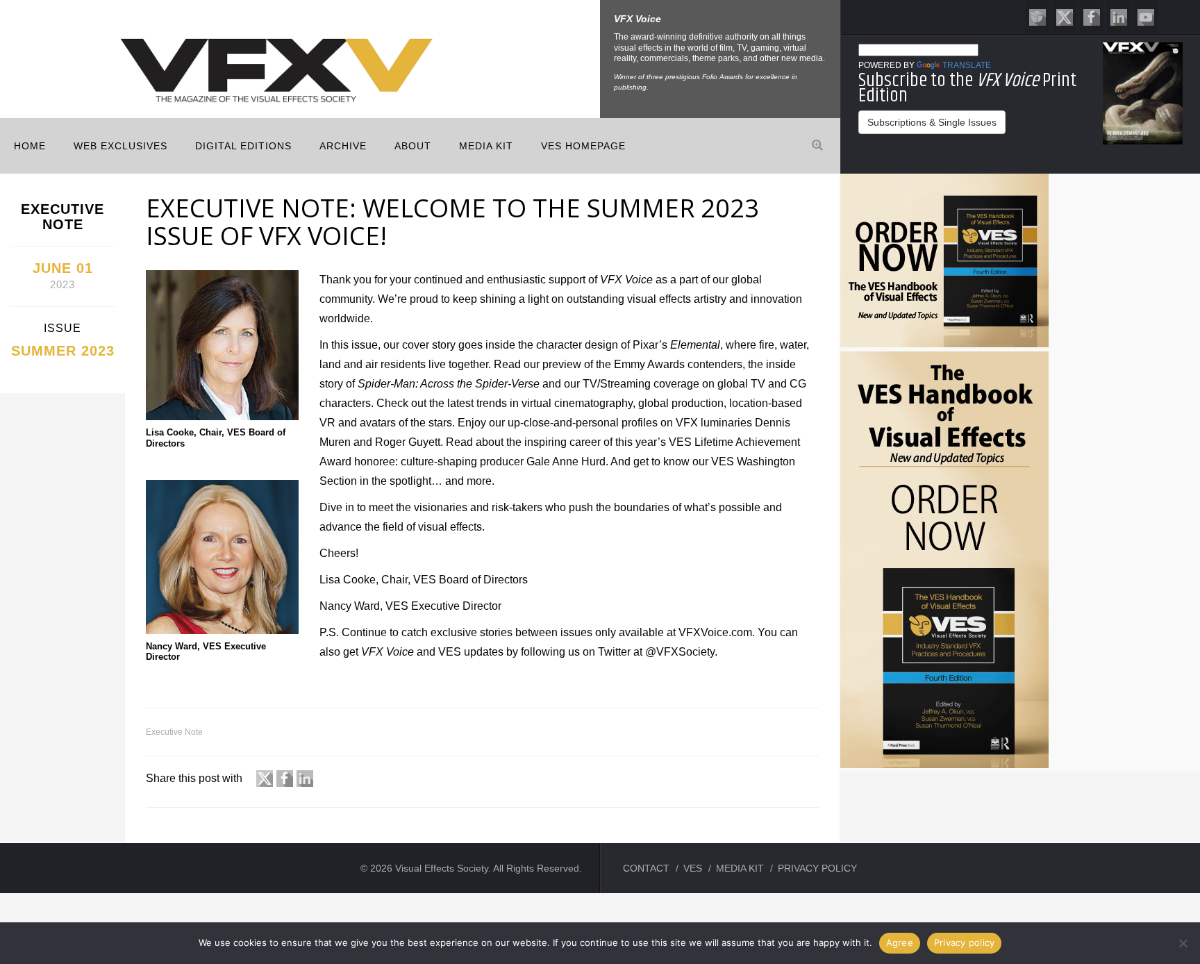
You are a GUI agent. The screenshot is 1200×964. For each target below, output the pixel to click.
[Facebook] (1091, 16)
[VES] (1037, 16)
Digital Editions (243, 145)
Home (30, 145)
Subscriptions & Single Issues (932, 122)
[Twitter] (1064, 16)
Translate (966, 65)
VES (692, 868)
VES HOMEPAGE (583, 145)
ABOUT (412, 145)
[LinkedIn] (1119, 16)
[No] (1183, 943)
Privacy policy (964, 942)
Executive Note (174, 732)
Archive (343, 145)
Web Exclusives (120, 145)
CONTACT (646, 868)
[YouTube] (1146, 16)
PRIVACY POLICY (817, 868)
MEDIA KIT (486, 145)
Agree (899, 942)
